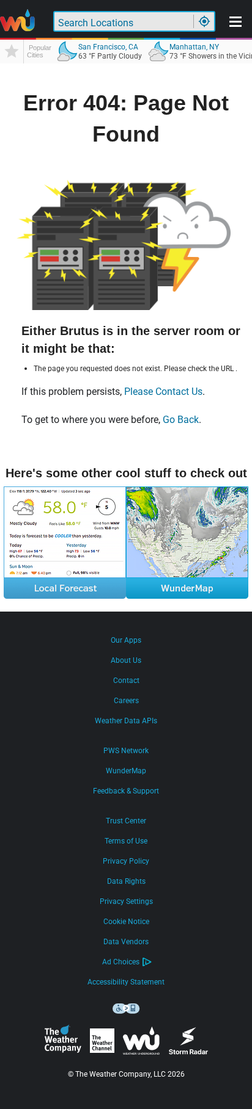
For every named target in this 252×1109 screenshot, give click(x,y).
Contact (126, 680)
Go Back (181, 419)
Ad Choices (120, 962)
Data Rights (126, 881)
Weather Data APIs (126, 721)
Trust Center (126, 821)
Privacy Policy (126, 861)
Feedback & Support (126, 791)
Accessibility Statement (126, 982)
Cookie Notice (126, 921)
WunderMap (126, 771)
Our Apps (126, 640)
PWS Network (126, 750)
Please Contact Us (163, 391)
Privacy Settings (126, 901)
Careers (126, 700)
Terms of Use (126, 841)
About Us (126, 660)
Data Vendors (126, 941)
